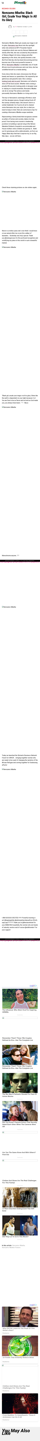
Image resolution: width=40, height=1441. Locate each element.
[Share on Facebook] (14, 32)
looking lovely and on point (11, 81)
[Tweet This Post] (18, 32)
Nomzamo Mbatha (13, 65)
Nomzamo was (13, 45)
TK (16, 26)
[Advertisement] (20, 162)
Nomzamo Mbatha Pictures (11, 1247)
